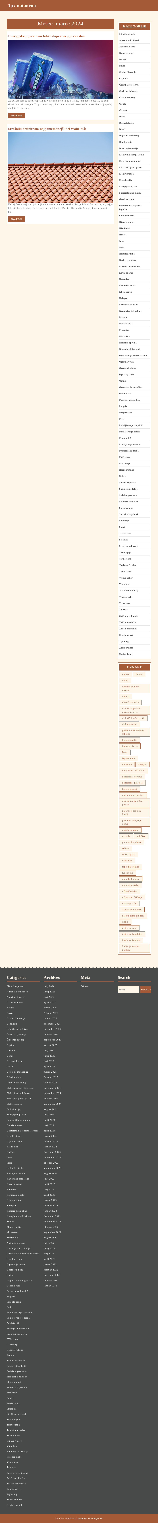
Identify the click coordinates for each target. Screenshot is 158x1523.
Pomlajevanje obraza (130, 432)
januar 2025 (50, 1082)
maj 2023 (49, 1189)
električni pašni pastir (133, 718)
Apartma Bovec (127, 47)
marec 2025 (50, 1072)
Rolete (122, 476)
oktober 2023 (51, 1163)
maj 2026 (49, 997)
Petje (122, 419)
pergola (126, 836)
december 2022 (52, 1216)
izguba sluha (128, 758)
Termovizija (125, 559)
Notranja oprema (128, 343)
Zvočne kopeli (126, 654)
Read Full (18, 116)
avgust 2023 (50, 1173)
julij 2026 (49, 986)
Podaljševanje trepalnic (131, 425)
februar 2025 (51, 1077)
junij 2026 (49, 991)
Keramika (124, 279)
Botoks (122, 59)
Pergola (123, 406)
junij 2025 (49, 1056)
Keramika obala (127, 285)
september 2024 (52, 1104)
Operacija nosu (127, 374)
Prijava (85, 986)
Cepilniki (124, 78)
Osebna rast (125, 393)
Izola (121, 247)
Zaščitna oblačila (127, 622)
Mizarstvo (124, 330)
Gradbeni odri (126, 216)
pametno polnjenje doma (131, 822)
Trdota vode (125, 571)
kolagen (142, 764)
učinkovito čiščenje (132, 897)
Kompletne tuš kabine (130, 311)
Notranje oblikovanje (130, 349)
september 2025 (52, 1039)
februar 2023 (51, 1205)
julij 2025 (49, 1050)
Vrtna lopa (124, 603)
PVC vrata (124, 457)
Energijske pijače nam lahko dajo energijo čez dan (46, 36)
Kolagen (123, 298)
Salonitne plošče (127, 482)
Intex (122, 241)
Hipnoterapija (126, 222)
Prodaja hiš (125, 438)
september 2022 (52, 1232)
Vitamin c (124, 584)
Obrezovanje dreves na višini (133, 355)
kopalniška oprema (132, 776)
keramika (127, 764)
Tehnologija (125, 552)
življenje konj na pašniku (131, 948)
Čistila (122, 104)
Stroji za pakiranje (129, 546)
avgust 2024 (50, 1109)
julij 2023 (49, 1179)
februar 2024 (51, 1141)
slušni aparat (128, 854)
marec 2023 (50, 1200)
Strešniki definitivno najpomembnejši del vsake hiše (47, 129)
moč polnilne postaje (133, 795)
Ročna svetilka (126, 470)
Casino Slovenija (127, 72)
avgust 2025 (50, 1045)
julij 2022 (49, 1243)
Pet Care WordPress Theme (69, 1518)
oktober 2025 (51, 1034)
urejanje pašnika (130, 885)
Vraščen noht (125, 597)
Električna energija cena (131, 155)
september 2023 (52, 1168)
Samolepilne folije (128, 489)
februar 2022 (51, 1269)
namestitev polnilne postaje (132, 803)
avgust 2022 (50, 1237)
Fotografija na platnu (130, 193)
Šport (122, 527)
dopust (125, 696)
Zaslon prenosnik (128, 629)
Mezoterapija (126, 324)
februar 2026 (51, 1013)
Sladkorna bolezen (128, 501)
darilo (125, 680)
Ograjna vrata (126, 362)
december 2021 (52, 1275)
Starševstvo (125, 533)
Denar (122, 116)
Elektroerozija (126, 174)
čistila (125, 922)
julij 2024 (49, 1114)
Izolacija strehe (127, 254)
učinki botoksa (129, 891)
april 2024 (49, 1130)
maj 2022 (49, 1253)
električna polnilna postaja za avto (132, 710)
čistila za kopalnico (132, 934)
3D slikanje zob (127, 34)
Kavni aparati (126, 273)
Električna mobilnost (129, 161)
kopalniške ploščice (132, 782)
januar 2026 (50, 1018)
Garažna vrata (126, 199)
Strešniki (123, 540)
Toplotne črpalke (127, 565)
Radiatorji (124, 463)
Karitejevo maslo (127, 260)
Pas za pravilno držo (129, 400)
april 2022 (49, 1259)
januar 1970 (50, 1285)
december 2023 (52, 1152)
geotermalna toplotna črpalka (133, 732)
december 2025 (52, 1024)
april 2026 (49, 1002)
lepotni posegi (129, 789)
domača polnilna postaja (130, 688)
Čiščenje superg (127, 97)
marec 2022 (50, 1264)
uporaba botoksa (130, 879)
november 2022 (52, 1221)
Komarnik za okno (128, 304)
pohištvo (141, 836)
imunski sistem (130, 746)
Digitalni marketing (129, 136)
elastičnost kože (130, 702)
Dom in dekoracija (128, 148)
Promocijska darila (129, 451)
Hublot (122, 235)
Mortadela (124, 336)
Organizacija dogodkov (131, 387)
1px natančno (22, 5)
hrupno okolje (129, 740)
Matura (123, 317)
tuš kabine (127, 873)
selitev (125, 848)
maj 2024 (49, 1125)
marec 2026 (50, 1007)
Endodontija (125, 180)
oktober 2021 (51, 1280)
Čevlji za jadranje (128, 91)
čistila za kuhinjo (131, 940)
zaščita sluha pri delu (133, 915)
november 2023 (52, 1157)
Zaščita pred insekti (129, 616)
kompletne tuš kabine (133, 770)
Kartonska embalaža (129, 266)
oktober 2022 (51, 1227)
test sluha (127, 860)
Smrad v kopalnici (128, 514)
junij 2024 (49, 1120)
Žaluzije (123, 610)
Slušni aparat (126, 508)
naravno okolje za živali (131, 813)
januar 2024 (50, 1146)
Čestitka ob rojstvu (129, 85)
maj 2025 (49, 1061)
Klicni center (125, 292)
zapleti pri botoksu (132, 909)
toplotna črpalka (130, 867)
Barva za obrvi (126, 53)
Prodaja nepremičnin (130, 444)
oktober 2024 (51, 1098)
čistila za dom (129, 928)
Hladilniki (124, 228)
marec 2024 (50, 1136)
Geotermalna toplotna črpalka (23, 1130)
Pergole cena (125, 413)
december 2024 (52, 1088)
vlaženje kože (129, 903)
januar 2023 (50, 1211)
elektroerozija (129, 724)
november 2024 (52, 1093)
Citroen (123, 110)
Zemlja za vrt (126, 635)
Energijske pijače (128, 186)
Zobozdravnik (126, 648)
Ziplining (124, 641)
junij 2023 (49, 1184)
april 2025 (49, 1066)
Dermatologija (126, 123)
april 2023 (49, 1195)
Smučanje (124, 521)
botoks (125, 674)
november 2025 (52, 1029)
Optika (122, 381)
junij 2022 (49, 1248)
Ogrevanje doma (127, 368)
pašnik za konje (130, 830)
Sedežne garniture (128, 495)
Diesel (122, 129)
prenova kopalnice (131, 842)
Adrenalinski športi (129, 40)
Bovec (122, 66)
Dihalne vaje (125, 142)
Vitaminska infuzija (129, 590)
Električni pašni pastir (130, 167)
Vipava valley (126, 578)
